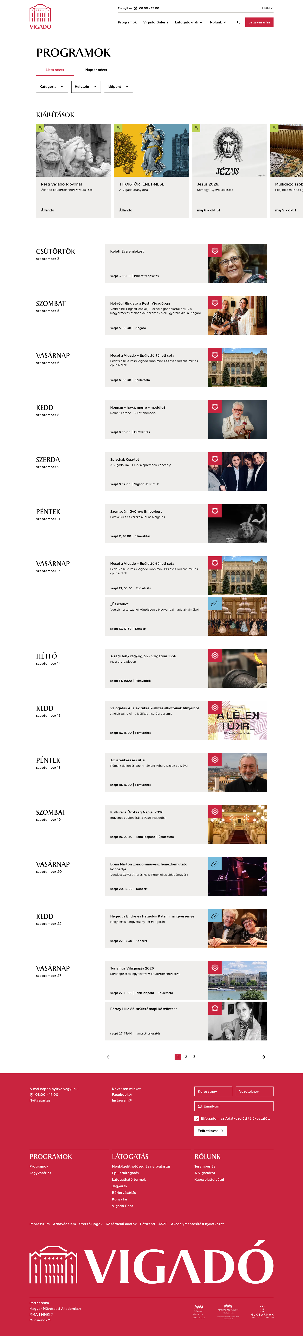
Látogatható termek (129, 1180)
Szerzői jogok (90, 1224)
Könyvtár (120, 1199)
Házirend (147, 1224)
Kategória (52, 87)
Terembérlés (204, 1166)
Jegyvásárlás (259, 22)
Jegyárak (119, 1186)
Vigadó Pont (122, 1206)
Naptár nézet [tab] (96, 70)
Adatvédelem (64, 1224)
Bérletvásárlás (124, 1193)
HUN (268, 8)
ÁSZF (163, 1224)
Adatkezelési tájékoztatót (247, 1118)
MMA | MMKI (41, 1314)
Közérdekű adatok (121, 1224)
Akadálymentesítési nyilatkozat (197, 1224)
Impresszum (39, 1224)
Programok (38, 1166)
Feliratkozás (211, 1130)
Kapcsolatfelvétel (209, 1180)
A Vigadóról (204, 1173)
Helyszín (86, 87)
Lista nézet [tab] (55, 70)
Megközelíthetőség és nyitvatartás (141, 1166)
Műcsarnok (40, 1320)
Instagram (122, 1100)
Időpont (118, 87)
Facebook (122, 1094)
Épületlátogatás (125, 1173)
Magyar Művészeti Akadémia (55, 1309)
